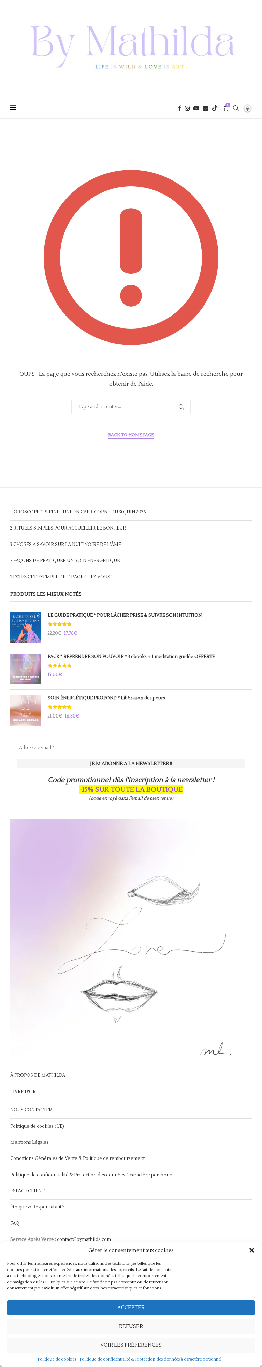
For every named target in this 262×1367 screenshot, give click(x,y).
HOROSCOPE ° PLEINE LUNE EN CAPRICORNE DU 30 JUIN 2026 (78, 512)
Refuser (131, 1326)
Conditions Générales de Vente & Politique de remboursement (77, 1158)
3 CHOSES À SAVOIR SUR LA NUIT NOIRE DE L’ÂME (65, 544)
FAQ (14, 1223)
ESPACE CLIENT (27, 1191)
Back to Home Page (131, 435)
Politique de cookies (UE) (37, 1126)
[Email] (205, 108)
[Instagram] (187, 108)
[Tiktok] (215, 108)
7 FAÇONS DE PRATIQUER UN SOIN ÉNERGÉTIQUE (65, 560)
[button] (251, 1250)
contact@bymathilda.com (84, 1239)
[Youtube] (196, 108)
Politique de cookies (57, 1359)
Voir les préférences (131, 1345)
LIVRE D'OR (23, 1092)
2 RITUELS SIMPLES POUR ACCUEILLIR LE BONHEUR (68, 528)
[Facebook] (179, 108)
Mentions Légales (29, 1142)
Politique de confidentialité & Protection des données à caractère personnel (150, 1359)
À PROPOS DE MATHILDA (37, 1075)
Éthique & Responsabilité (37, 1207)
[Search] (235, 108)
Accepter (131, 1307)
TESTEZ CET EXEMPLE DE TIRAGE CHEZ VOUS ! (61, 577)
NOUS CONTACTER (31, 1110)
